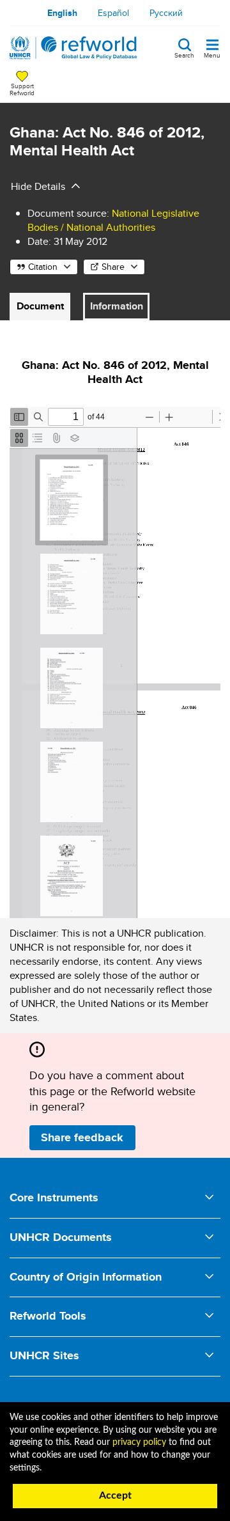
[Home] (73, 48)
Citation (42, 266)
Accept (115, 1495)
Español (113, 12)
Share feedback (82, 1137)
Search (184, 54)
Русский (166, 12)
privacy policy (139, 1442)
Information (116, 306)
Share (113, 266)
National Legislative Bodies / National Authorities (113, 220)
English (62, 12)
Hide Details (38, 186)
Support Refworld (22, 89)
